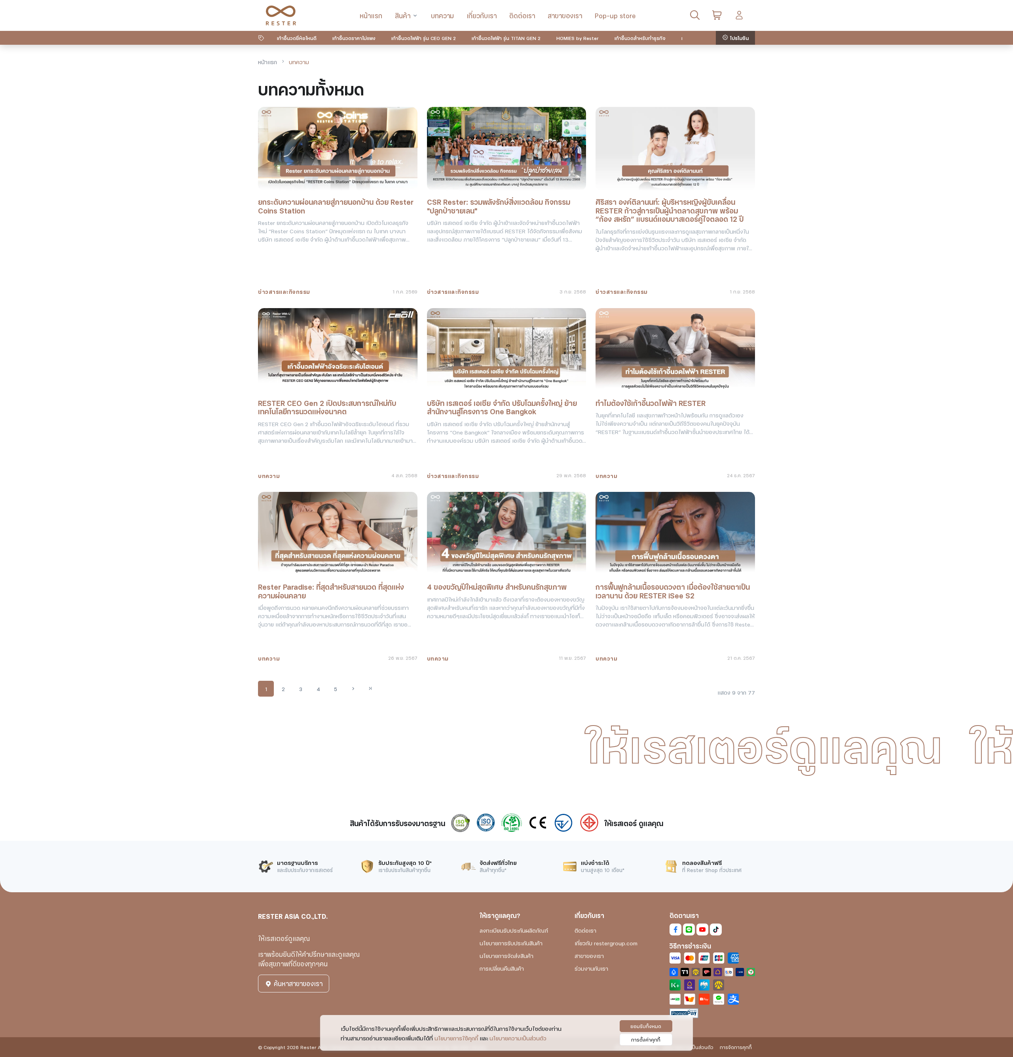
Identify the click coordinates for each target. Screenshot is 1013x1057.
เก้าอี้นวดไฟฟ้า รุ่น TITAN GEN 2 (506, 38)
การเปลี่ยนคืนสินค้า (502, 968)
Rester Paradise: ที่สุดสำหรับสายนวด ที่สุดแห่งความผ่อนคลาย (331, 590)
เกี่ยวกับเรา (482, 15)
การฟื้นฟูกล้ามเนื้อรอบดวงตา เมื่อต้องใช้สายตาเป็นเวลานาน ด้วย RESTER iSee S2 (673, 590)
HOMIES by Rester (577, 38)
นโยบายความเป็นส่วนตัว (517, 1038)
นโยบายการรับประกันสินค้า (511, 943)
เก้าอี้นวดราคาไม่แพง (354, 38)
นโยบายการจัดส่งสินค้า (506, 955)
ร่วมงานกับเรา (591, 968)
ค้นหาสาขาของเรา (297, 983)
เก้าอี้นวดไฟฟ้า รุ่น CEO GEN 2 (423, 38)
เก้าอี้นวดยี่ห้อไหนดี (297, 38)
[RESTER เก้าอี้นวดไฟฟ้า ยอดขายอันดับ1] (281, 15)
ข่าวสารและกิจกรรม (284, 291)
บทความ (442, 15)
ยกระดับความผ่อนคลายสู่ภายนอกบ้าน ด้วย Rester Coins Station (336, 205)
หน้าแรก (371, 15)
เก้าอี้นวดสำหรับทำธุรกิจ (640, 38)
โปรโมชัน (738, 38)
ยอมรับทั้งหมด (645, 1026)
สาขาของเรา (565, 15)
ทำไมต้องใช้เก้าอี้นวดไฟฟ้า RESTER (651, 402)
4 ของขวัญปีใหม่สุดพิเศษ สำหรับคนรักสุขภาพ (497, 586)
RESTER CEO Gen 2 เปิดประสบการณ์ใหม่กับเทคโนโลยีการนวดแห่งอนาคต (327, 406)
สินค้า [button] (402, 15)
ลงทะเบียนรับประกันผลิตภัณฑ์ (514, 930)
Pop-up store (615, 15)
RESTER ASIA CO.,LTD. (293, 916)
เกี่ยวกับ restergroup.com (606, 943)
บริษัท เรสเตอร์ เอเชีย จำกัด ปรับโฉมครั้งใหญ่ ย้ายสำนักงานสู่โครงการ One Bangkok (502, 406)
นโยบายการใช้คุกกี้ (456, 1038)
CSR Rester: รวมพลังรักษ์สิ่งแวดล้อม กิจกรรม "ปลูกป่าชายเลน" (498, 205)
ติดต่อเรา (522, 15)
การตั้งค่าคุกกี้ (645, 1039)
